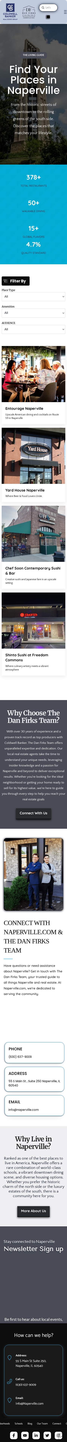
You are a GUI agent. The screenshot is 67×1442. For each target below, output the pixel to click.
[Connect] (48, 17)
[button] (65, 12)
